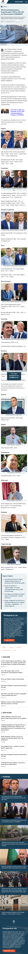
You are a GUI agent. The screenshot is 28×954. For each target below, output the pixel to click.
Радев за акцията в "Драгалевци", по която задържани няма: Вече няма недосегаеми (14, 867)
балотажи (11, 647)
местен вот (19, 647)
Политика (5, 6)
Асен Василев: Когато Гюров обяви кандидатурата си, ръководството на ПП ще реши (15, 581)
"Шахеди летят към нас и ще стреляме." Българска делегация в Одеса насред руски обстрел (14, 844)
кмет (15, 650)
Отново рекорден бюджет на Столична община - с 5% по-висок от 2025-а (12, 913)
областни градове (6, 650)
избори (3, 647)
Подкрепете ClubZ (9, 950)
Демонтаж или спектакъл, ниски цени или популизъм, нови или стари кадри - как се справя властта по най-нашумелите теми (14, 890)
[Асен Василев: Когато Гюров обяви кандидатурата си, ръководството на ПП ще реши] (14, 787)
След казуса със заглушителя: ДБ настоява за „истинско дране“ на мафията (13, 820)
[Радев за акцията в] (14, 857)
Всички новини (19, 1)
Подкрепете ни (9, 640)
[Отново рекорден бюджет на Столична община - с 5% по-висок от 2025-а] (14, 903)
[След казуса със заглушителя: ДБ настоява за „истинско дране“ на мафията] (14, 811)
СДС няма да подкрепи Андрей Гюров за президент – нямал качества (15, 596)
